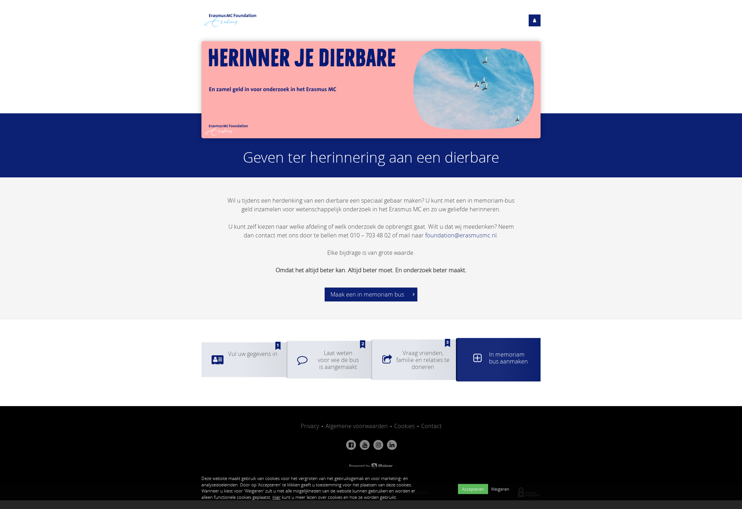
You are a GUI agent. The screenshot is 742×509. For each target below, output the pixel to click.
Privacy (310, 426)
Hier (276, 497)
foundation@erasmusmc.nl (461, 235)
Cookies (404, 426)
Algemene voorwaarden (356, 426)
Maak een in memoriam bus (367, 294)
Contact (431, 426)
